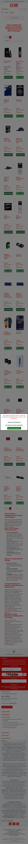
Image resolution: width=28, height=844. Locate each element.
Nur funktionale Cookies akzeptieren (14, 425)
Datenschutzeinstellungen (14, 422)
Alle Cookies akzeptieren (14, 428)
